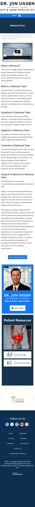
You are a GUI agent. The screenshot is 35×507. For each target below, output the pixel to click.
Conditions (4, 38)
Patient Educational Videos (17, 347)
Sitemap (23, 438)
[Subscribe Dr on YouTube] (22, 424)
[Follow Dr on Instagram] (27, 424)
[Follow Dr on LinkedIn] (17, 424)
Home (11, 433)
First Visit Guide (20, 355)
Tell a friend (24, 443)
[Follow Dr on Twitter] (12, 424)
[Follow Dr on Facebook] (7, 424)
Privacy (11, 438)
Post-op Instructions (22, 363)
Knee (31, 37)
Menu (15, 15)
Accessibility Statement (17, 453)
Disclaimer (23, 433)
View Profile (18, 308)
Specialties (25, 37)
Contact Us (17, 448)
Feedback (10, 443)
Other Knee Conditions (17, 257)
